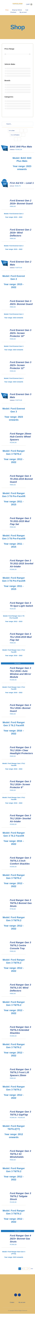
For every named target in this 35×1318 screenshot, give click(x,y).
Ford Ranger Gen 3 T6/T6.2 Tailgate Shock (20, 1196)
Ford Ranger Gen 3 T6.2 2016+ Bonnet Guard (20, 708)
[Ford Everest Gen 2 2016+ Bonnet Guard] (5, 203)
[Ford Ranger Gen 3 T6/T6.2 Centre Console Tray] (5, 945)
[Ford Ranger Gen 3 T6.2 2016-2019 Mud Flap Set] (5, 636)
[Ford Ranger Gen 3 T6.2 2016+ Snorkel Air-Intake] (5, 818)
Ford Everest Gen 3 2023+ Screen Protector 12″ (20, 365)
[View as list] (19, 139)
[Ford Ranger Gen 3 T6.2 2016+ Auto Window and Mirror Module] (5, 670)
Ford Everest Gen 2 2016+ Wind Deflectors (20, 232)
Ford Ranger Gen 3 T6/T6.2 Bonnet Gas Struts (21, 903)
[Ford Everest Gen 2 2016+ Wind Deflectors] (5, 232)
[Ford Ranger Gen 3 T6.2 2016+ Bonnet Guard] (5, 707)
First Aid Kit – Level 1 (22, 183)
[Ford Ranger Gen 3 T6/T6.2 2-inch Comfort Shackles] (5, 860)
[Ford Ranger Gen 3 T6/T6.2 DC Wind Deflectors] (5, 987)
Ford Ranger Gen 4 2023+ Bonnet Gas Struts (20, 1238)
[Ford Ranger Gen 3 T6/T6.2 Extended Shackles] (5, 1029)
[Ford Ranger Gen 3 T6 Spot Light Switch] (5, 605)
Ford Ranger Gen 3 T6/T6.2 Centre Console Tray (20, 945)
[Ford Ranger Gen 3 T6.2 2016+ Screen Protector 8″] (5, 784)
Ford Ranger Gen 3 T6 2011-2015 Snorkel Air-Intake (21, 563)
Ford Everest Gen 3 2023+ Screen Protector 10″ (20, 333)
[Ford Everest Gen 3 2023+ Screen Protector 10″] (5, 332)
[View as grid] (16, 139)
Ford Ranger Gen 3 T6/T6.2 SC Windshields (20, 1154)
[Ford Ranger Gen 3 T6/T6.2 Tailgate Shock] (5, 1196)
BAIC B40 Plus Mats (21, 146)
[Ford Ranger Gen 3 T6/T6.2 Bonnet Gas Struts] (5, 902)
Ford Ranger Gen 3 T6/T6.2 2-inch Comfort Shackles (20, 861)
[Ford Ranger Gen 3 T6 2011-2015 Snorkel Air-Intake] (5, 563)
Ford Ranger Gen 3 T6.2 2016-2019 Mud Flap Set (21, 637)
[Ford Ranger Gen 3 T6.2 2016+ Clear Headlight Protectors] (5, 750)
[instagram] (6, 4)
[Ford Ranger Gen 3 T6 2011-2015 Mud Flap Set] (5, 520)
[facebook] (3, 4)
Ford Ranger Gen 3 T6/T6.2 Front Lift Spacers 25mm (20, 1072)
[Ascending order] (25, 130)
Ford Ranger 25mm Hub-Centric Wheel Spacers (20, 436)
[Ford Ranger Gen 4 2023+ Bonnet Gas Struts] (5, 1238)
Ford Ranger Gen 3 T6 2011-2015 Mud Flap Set (20, 521)
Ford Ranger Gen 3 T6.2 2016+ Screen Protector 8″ (20, 784)
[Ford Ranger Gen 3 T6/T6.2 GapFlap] (5, 1114)
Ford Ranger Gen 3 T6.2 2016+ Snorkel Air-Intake (20, 818)
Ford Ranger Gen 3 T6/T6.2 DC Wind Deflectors (20, 987)
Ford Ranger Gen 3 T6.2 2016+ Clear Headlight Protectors (21, 750)
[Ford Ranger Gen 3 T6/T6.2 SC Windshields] (5, 1153)
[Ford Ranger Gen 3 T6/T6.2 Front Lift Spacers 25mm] (5, 1072)
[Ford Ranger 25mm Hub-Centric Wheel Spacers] (5, 436)
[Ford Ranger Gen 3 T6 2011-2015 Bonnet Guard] (5, 478)
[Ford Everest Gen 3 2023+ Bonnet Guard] (5, 303)
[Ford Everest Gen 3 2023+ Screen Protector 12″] (5, 364)
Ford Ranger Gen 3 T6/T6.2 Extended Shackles (20, 1030)
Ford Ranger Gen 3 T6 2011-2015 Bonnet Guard (21, 479)
